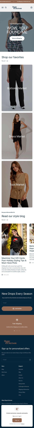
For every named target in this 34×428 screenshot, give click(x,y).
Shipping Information (24, 389)
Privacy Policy (22, 392)
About (3, 375)
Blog (20, 372)
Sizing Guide (22, 383)
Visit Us (20, 381)
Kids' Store (4, 372)
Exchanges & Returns (24, 386)
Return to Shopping (17, 38)
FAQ (20, 395)
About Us (21, 378)
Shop (3, 369)
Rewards (21, 369)
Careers (20, 375)
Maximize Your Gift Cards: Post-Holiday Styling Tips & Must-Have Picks (14, 260)
